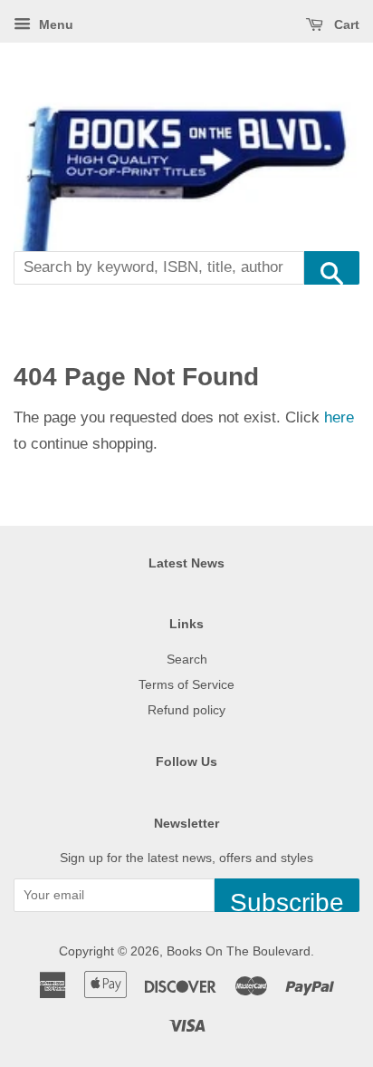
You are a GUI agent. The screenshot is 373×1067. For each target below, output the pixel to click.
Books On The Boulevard (239, 951)
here (339, 417)
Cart (344, 24)
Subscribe (287, 900)
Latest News (186, 563)
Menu (54, 24)
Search (187, 659)
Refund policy (186, 710)
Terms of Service (186, 684)
